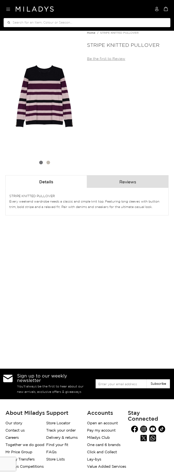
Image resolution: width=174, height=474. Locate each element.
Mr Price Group (19, 452)
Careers (12, 437)
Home (91, 32)
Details (46, 182)
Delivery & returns (62, 437)
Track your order (61, 430)
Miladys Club (98, 437)
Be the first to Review (106, 59)
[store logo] (34, 9)
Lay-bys (94, 459)
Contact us (15, 430)
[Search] (7, 22)
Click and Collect (102, 452)
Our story (13, 423)
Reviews (127, 182)
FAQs (51, 452)
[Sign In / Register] (156, 9)
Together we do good (24, 445)
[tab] (46, 181)
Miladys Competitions (24, 466)
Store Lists (55, 459)
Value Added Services (106, 466)
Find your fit (57, 445)
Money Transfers (20, 459)
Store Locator (58, 423)
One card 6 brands (104, 445)
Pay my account (101, 430)
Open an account (102, 423)
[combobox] (87, 22)
